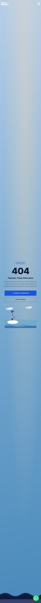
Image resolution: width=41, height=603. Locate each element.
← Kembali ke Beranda (20, 293)
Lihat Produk (20, 299)
